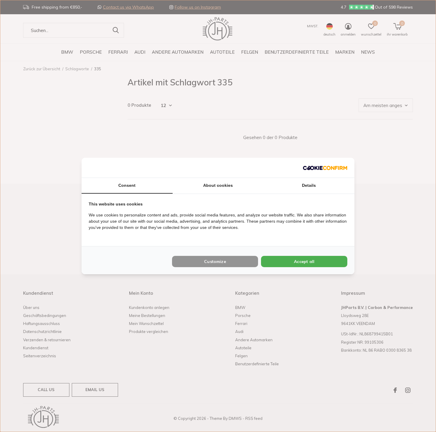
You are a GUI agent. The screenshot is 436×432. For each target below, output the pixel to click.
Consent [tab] (127, 185)
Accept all (304, 261)
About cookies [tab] (218, 185)
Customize (215, 261)
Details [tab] (309, 185)
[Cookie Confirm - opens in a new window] (325, 167)
